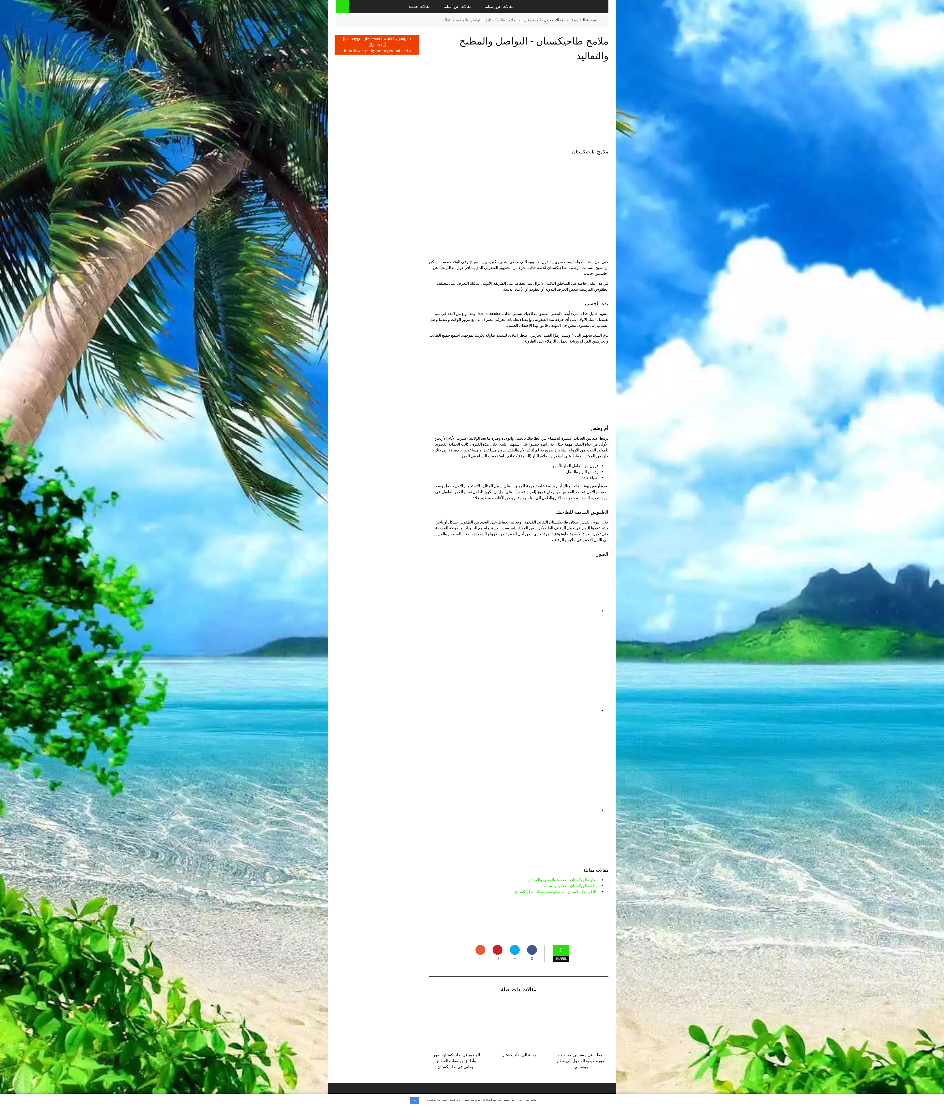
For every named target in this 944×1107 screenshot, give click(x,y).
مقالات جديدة (420, 6)
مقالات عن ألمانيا (457, 6)
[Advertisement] (519, 106)
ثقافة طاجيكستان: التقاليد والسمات (570, 885)
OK (415, 1100)
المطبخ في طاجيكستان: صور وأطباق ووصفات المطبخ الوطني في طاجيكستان (456, 1061)
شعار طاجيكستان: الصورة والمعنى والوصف (563, 880)
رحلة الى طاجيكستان (519, 1055)
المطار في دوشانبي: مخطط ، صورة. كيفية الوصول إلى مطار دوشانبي (580, 1061)
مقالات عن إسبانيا (499, 6)
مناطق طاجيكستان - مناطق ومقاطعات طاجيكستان (556, 891)
